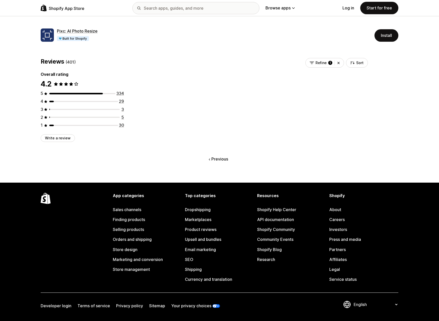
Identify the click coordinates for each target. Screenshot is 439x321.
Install (386, 35)
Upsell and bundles (203, 239)
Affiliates (338, 259)
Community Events (275, 239)
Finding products (129, 219)
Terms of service (93, 305)
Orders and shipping (132, 239)
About (335, 209)
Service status (343, 279)
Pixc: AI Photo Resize (77, 31)
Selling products (128, 229)
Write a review (58, 138)
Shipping (193, 269)
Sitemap (157, 305)
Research (266, 259)
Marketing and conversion (138, 259)
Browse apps (278, 7)
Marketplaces (198, 219)
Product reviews (200, 229)
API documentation (275, 219)
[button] (338, 62)
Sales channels (127, 209)
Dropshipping (198, 209)
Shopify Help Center (276, 209)
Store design (125, 249)
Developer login (56, 305)
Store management (131, 269)
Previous (219, 159)
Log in (348, 7)
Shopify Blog (269, 249)
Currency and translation (208, 279)
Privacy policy (129, 305)
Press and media (345, 239)
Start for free (379, 7)
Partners (337, 249)
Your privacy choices (191, 305)
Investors (338, 229)
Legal (334, 269)
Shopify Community (276, 229)
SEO (189, 259)
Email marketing (200, 249)
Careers (337, 219)
